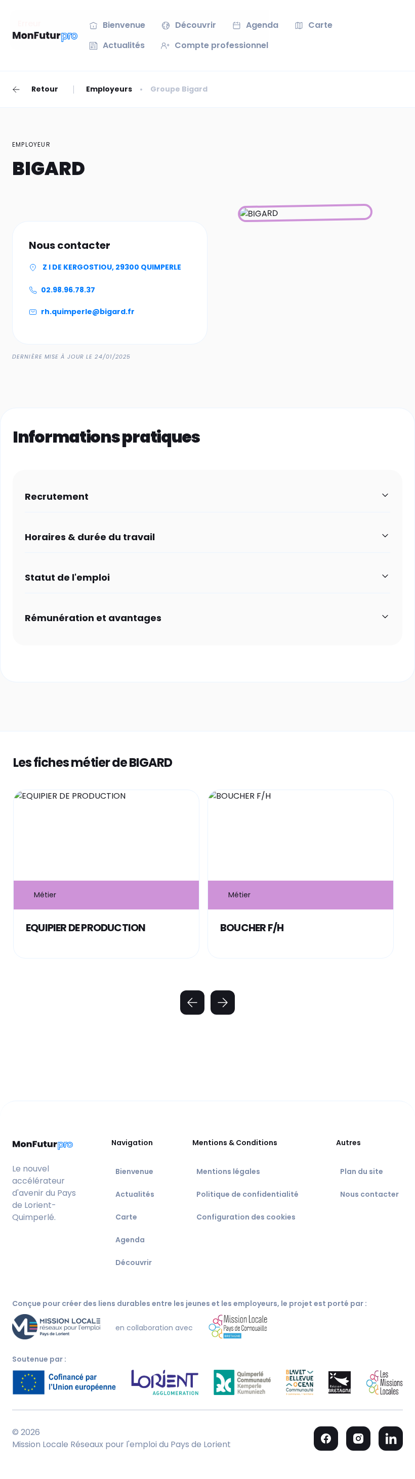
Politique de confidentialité (247, 1194)
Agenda (130, 1240)
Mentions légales (228, 1171)
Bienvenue (134, 1171)
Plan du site (361, 1171)
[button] (207, 497)
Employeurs (109, 89)
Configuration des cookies (246, 1217)
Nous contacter (369, 1194)
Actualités (134, 1194)
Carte (126, 1217)
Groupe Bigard (179, 89)
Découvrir (133, 1262)
